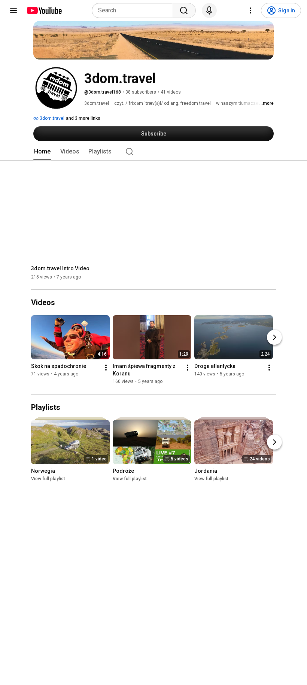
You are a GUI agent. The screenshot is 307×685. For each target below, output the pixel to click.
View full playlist (48, 478)
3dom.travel (51, 118)
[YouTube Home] (44, 10)
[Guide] (13, 10)
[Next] (274, 337)
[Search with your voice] (209, 10)
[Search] (184, 10)
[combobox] (134, 10)
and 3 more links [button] (83, 118)
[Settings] (250, 10)
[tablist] (153, 152)
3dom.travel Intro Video (60, 268)
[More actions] (105, 367)
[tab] (42, 152)
